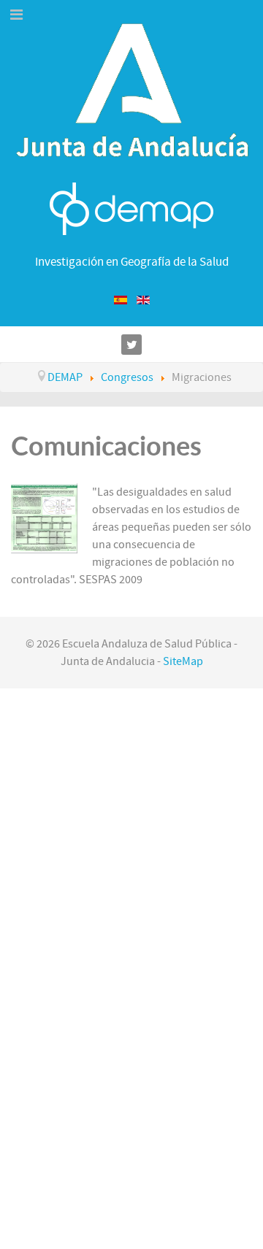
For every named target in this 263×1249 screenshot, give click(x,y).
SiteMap (183, 661)
